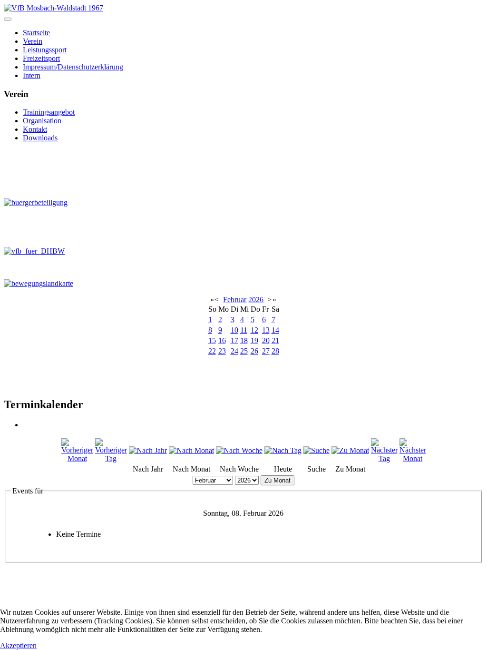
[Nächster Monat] (412, 458)
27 (266, 351)
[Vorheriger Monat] (77, 458)
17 (234, 340)
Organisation (42, 121)
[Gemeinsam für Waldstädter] (52, 170)
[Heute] (283, 450)
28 (275, 351)
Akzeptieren (18, 645)
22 (212, 351)
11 (243, 330)
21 (275, 340)
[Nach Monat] (191, 450)
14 (275, 330)
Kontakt (35, 129)
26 (254, 351)
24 (234, 351)
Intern (31, 75)
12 (254, 330)
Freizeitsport (41, 58)
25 (244, 351)
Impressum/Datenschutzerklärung (73, 67)
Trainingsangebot (49, 112)
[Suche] (316, 450)
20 (266, 340)
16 (222, 340)
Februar (234, 299)
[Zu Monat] (350, 450)
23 (222, 351)
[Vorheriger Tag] (111, 458)
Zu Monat (277, 480)
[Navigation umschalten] (7, 19)
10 (234, 330)
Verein (32, 41)
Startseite (36, 33)
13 (266, 330)
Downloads (40, 138)
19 (254, 340)
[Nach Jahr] (148, 450)
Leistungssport (45, 50)
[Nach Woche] (239, 450)
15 (212, 340)
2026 (255, 299)
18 (244, 340)
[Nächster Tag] (384, 458)
